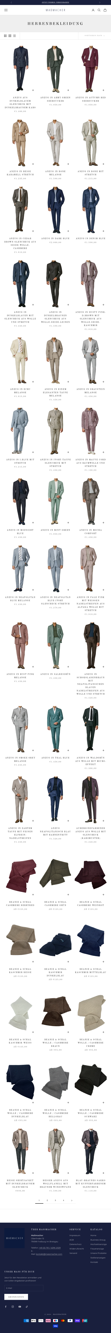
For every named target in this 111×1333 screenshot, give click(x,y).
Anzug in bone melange (55, 173)
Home (93, 1235)
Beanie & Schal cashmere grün (55, 903)
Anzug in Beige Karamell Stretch (20, 173)
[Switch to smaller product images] (10, 35)
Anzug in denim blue (91, 239)
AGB (71, 1240)
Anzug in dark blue (55, 239)
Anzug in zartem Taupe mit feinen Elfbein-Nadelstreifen (20, 833)
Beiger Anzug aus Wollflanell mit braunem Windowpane (55, 1184)
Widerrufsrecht (76, 1249)
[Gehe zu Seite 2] (72, 1200)
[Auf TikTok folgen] (26, 1306)
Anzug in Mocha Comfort (90, 531)
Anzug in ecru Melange (20, 390)
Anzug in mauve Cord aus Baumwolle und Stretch (90, 463)
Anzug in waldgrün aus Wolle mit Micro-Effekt (90, 761)
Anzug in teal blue (55, 758)
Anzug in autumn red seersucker (90, 99)
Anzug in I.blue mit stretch (20, 461)
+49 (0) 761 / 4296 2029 (50, 1248)
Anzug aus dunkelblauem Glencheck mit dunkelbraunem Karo (20, 102)
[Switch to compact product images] (14, 35)
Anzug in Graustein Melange (90, 390)
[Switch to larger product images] (5, 35)
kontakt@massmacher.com (49, 1254)
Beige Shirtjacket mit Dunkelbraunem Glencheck (20, 1184)
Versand (73, 1253)
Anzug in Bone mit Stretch (91, 173)
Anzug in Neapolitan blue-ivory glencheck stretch (55, 600)
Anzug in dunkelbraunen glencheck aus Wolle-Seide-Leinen (55, 317)
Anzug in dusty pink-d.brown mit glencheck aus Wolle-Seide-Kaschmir (90, 318)
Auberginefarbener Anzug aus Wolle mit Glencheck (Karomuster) (90, 833)
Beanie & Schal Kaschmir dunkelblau (55, 972)
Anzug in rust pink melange (20, 675)
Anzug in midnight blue (20, 531)
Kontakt (94, 1262)
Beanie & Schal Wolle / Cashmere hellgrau (55, 1113)
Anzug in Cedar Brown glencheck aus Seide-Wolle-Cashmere (20, 243)
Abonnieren (16, 1297)
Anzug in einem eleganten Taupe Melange (55, 392)
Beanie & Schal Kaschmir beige (20, 970)
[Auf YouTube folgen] (19, 1306)
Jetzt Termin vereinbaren (55, 2)
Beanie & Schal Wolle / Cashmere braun (55, 1043)
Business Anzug (97, 1240)
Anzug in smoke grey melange (20, 759)
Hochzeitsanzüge (98, 1244)
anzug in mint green (55, 530)
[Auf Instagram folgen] (12, 1306)
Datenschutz (75, 1244)
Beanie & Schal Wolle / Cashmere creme (91, 1043)
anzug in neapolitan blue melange (20, 599)
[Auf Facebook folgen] (5, 1306)
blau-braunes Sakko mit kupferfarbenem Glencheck (91, 1184)
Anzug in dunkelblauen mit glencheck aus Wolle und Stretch (20, 317)
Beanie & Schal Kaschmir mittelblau (90, 970)
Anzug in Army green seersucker (55, 99)
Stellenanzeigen (97, 1258)
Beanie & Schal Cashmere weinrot (90, 903)
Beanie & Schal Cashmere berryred (20, 903)
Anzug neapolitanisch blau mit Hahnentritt (55, 831)
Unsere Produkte (98, 1253)
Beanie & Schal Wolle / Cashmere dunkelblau (20, 1113)
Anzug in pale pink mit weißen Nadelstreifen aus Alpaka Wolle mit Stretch (91, 604)
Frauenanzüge (97, 1249)
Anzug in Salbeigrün (55, 674)
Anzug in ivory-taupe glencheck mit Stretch (55, 463)
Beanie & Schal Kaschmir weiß (20, 1041)
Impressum (74, 1235)
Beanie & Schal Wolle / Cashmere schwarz (91, 1113)
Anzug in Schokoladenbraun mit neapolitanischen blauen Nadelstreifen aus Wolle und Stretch (90, 684)
